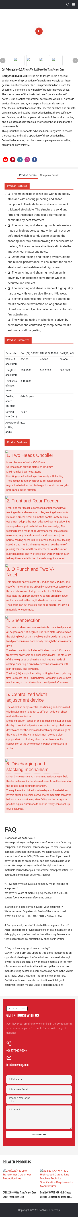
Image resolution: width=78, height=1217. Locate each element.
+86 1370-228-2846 (16, 1050)
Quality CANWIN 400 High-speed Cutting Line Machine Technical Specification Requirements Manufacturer (55, 1195)
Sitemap (55, 1210)
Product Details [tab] (27, 175)
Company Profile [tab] (49, 175)
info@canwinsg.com (17, 1064)
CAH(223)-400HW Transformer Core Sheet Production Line (19, 1194)
